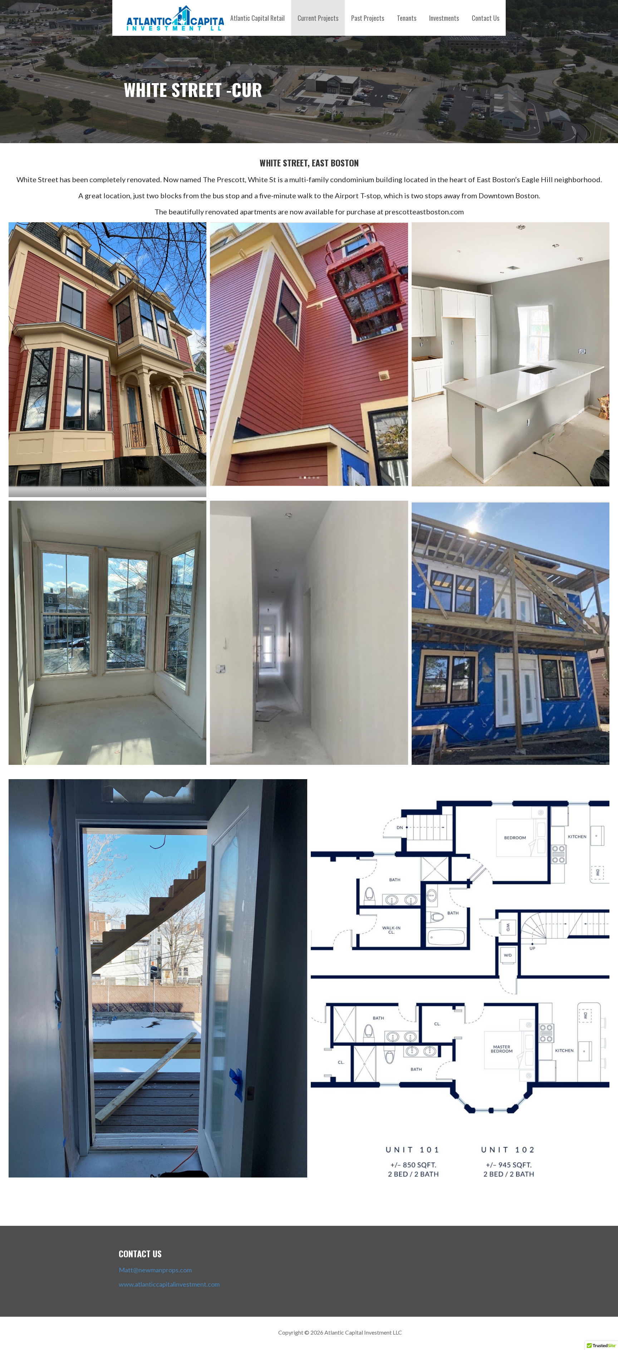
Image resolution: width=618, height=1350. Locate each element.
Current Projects (318, 18)
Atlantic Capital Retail (257, 18)
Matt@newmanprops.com (155, 1270)
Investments (444, 18)
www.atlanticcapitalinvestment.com (169, 1284)
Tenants (406, 18)
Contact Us (485, 18)
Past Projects (367, 18)
